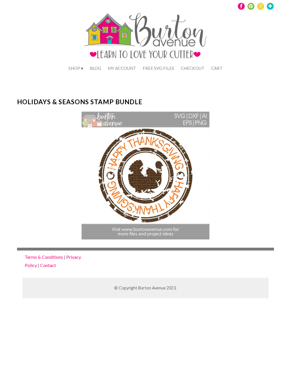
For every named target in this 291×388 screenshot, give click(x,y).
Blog (95, 68)
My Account (122, 68)
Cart (217, 68)
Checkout (193, 68)
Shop (74, 68)
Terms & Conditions (44, 257)
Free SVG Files (158, 68)
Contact (48, 265)
